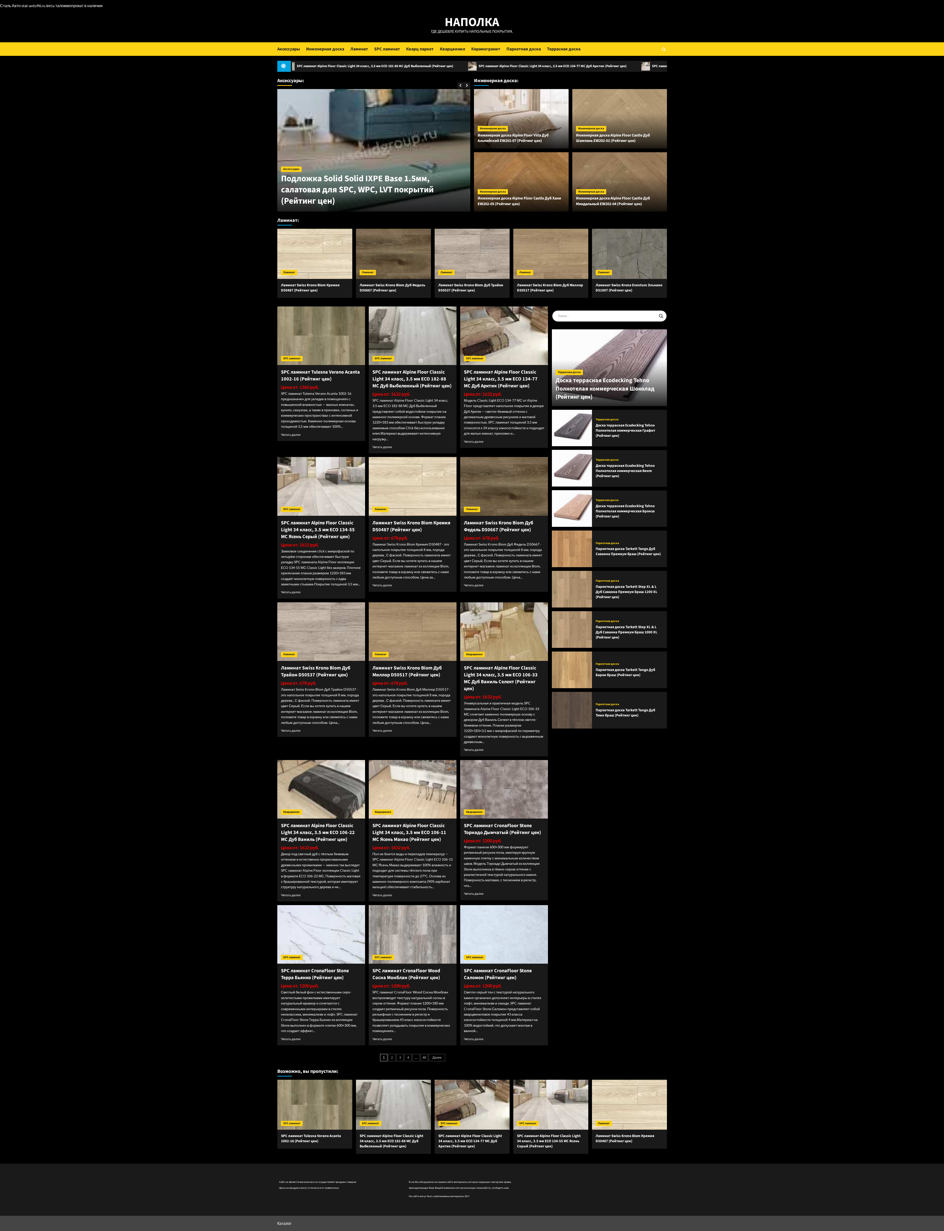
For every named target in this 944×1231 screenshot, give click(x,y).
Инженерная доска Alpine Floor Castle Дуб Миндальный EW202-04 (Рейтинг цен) (613, 201)
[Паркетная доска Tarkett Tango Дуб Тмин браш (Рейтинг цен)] (572, 710)
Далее (437, 1057)
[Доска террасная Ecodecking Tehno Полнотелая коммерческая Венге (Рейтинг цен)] (572, 468)
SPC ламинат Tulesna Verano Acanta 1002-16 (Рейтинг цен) (320, 375)
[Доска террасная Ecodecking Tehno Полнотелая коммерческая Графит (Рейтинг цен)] (572, 428)
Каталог (284, 1223)
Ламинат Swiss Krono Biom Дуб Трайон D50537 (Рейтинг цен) (470, 288)
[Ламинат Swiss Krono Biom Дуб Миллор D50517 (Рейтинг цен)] (550, 254)
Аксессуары (288, 49)
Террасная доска (563, 49)
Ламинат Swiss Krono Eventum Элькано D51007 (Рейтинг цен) (629, 288)
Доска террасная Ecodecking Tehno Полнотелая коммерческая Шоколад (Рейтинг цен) (605, 388)
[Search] (664, 49)
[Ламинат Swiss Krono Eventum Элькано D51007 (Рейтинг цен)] (629, 254)
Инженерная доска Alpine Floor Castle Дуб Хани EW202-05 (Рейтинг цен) (519, 201)
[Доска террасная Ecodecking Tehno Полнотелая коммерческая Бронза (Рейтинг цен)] (572, 508)
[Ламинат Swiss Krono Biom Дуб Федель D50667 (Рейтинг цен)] (393, 254)
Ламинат (359, 49)
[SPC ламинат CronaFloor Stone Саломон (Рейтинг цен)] (504, 934)
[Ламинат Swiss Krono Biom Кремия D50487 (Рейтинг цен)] (314, 254)
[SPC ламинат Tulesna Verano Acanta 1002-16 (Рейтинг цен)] (321, 335)
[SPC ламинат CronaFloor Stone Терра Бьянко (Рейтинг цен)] (321, 934)
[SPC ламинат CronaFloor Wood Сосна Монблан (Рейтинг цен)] (413, 934)
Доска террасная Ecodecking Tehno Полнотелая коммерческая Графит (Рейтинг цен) (625, 430)
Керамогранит (485, 49)
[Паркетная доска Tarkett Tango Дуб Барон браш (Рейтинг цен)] (572, 670)
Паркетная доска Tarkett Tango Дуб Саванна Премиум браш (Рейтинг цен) (628, 551)
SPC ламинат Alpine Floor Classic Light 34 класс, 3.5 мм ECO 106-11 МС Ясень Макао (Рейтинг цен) (409, 832)
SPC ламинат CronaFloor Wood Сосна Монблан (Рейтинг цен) (406, 974)
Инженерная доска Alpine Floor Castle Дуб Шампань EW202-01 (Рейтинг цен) (613, 138)
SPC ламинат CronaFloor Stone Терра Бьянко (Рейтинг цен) (315, 974)
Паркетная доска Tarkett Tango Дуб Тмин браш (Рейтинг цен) (625, 713)
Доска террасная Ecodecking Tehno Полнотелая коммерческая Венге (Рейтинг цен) (625, 471)
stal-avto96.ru (33, 5)
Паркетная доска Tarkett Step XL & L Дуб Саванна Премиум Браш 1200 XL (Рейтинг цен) (626, 591)
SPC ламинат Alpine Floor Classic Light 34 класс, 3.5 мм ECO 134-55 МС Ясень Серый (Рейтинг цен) (605, 66)
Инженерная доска (325, 49)
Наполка (472, 22)
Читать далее (291, 435)
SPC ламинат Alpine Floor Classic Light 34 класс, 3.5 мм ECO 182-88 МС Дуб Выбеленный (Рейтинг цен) (412, 379)
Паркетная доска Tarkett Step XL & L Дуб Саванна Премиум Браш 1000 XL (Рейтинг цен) (626, 632)
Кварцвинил (452, 49)
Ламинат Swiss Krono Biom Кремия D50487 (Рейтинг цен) (310, 288)
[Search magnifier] (661, 316)
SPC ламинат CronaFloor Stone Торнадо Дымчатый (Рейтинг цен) (502, 829)
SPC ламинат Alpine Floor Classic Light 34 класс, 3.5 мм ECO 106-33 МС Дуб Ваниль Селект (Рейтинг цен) (501, 678)
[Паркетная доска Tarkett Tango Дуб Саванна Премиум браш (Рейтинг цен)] (572, 549)
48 (424, 1057)
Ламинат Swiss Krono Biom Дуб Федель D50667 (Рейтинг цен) (392, 288)
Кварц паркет (420, 49)
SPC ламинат (387, 49)
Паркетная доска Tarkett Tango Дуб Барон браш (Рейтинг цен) (625, 672)
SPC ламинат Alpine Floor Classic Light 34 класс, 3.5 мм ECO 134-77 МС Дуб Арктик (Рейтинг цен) (431, 66)
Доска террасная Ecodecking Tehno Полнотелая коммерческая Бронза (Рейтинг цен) (625, 511)
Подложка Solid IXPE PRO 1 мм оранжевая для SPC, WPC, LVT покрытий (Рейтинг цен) (370, 195)
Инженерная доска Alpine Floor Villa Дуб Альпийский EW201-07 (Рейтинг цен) (513, 138)
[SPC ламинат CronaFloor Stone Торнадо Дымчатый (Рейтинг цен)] (504, 789)
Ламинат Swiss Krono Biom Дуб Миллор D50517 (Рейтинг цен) (550, 288)
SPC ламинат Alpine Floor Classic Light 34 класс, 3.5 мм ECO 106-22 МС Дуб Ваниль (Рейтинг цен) (318, 832)
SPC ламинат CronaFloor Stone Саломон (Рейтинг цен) (498, 974)
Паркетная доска (523, 49)
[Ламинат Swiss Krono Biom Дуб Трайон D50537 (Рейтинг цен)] (472, 254)
